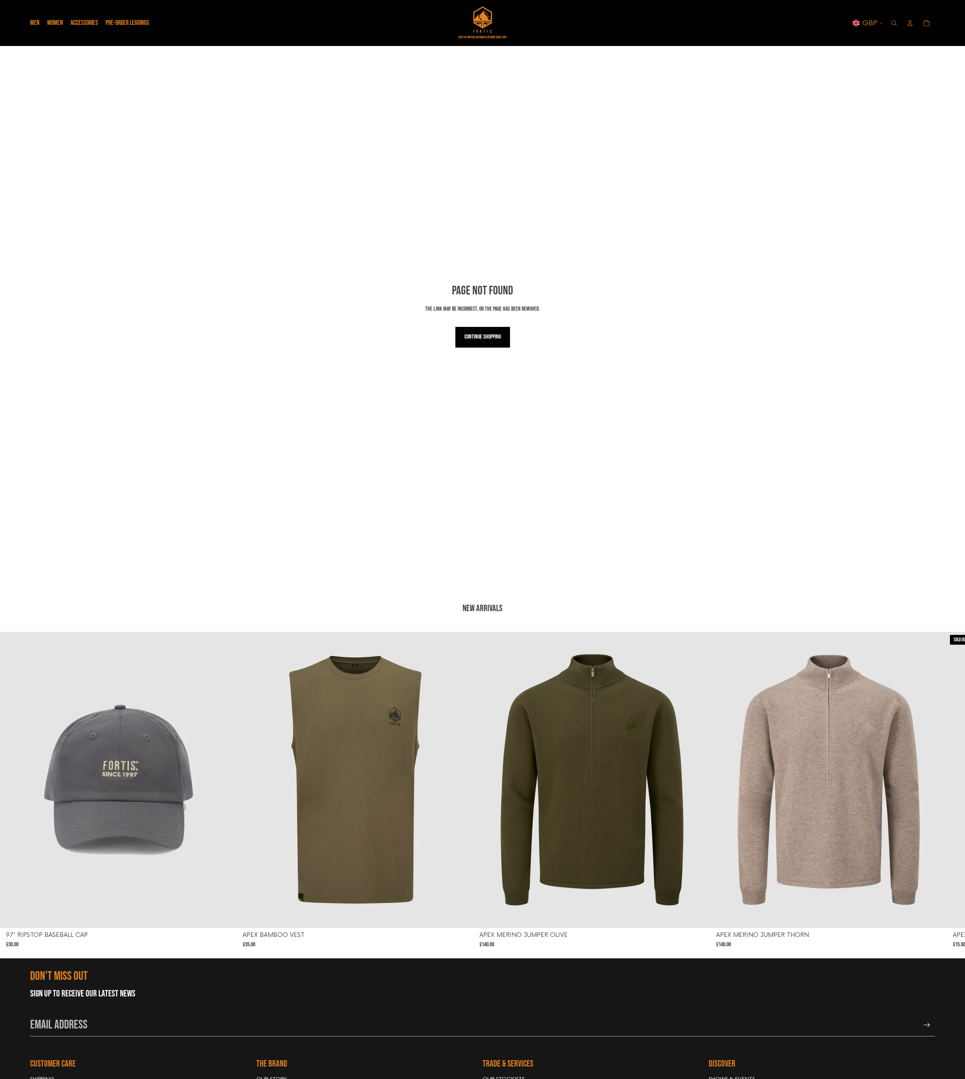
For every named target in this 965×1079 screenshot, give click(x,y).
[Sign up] (927, 1025)
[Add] (225, 916)
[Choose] (462, 916)
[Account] (910, 23)
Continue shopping (482, 336)
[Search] (894, 23)
